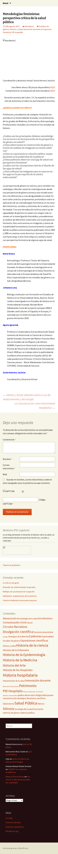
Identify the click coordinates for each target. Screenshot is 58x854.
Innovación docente (32, 29)
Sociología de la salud (23, 709)
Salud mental (8, 703)
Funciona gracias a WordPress (15, 848)
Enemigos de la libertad (18, 636)
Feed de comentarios (15, 827)
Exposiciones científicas (34, 640)
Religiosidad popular (44, 695)
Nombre (7, 459)
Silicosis (8, 708)
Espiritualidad (47, 636)
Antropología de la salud (27, 618)
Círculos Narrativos (15, 627)
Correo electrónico (9, 467)
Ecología (5, 637)
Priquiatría (39, 692)
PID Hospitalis (17, 32)
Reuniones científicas (36, 698)
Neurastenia (15, 686)
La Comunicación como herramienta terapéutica (34, 405)
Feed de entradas (13, 822)
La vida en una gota (11, 583)
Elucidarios (29, 26)
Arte (40, 618)
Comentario (9, 439)
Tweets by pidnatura (11, 565)
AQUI (52, 87)
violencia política (27, 712)
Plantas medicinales (29, 692)
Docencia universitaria (43, 632)
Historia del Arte (14, 665)
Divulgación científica (18, 632)
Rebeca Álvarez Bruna (15, 776)
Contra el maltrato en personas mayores (20, 600)
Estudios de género (11, 640)
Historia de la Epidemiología (24, 654)
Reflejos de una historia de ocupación (18, 591)
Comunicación (11, 622)
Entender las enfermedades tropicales (19, 587)
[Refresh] (22, 491)
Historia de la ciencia (32, 645)
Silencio (41, 703)
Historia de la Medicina (20, 660)
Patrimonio (27, 685)
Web (5, 474)
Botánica (48, 618)
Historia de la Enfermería (16, 650)
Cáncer (30, 622)
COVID (23, 622)
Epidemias (35, 636)
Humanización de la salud (14, 680)
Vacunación (38, 709)
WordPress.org (12, 831)
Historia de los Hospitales (18, 670)
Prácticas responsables (10, 695)
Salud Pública (25, 703)
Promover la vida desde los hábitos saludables (18, 779)
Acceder (9, 818)
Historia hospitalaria (20, 675)
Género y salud (16, 29)
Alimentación (9, 618)
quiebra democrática (26, 695)
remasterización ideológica (14, 698)
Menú (5, 3)
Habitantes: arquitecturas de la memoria (20, 596)
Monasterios (7, 686)
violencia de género (11, 712)
